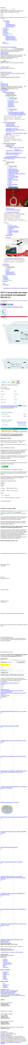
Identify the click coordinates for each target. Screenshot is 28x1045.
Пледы (9, 180)
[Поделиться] (5, 302)
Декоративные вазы (12, 169)
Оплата (7, 23)
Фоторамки (10, 178)
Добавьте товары (4, 68)
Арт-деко (10, 114)
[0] (1, 65)
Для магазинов (16, 157)
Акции (4, 91)
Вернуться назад (10, 94)
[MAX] (12, 304)
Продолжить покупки (5, 1005)
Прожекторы (7, 141)
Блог (4, 966)
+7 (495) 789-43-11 (12, 990)
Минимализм (15, 112)
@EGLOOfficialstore (12, 991)
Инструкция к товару (6, 431)
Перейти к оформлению (6, 1035)
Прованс (18, 114)
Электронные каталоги (11, 25)
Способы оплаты (7, 962)
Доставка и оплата (19, 306)
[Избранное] (2, 302)
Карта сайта (5, 967)
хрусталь (24, 423)
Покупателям (6, 20)
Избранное (5, 987)
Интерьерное (6, 971)
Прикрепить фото (21, 662)
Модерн (10, 112)
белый (24, 414)
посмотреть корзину (15, 77)
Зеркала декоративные (13, 179)
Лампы (5, 120)
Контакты (5, 35)
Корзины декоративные (13, 171)
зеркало (18, 421)
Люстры (8, 115)
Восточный (18, 113)
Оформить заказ (4, 1016)
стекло (21, 421)
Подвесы (19, 116)
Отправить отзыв (4, 672)
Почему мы (14, 406)
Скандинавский (11, 113)
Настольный (11, 105)
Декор (4, 160)
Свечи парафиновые (12, 184)
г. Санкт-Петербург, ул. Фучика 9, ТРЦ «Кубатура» (12, 952)
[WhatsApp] (8, 304)
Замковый (23, 113)
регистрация (6, 43)
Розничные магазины (10, 38)
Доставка (8, 22)
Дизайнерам (6, 32)
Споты (14, 116)
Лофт (22, 112)
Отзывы (20, 405)
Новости (5, 965)
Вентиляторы (17, 118)
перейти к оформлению (6, 77)
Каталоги (5, 28)
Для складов (6, 158)
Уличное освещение (10, 125)
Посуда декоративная (13, 176)
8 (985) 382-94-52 (4, 83)
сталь (25, 416)
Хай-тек (19, 112)
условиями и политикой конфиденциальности (11, 1042)
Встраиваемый (11, 106)
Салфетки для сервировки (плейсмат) (16, 173)
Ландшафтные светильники (16, 140)
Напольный (11, 104)
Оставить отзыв (4, 658)
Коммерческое (9, 146)
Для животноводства (8, 157)
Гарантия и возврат (8, 406)
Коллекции (5, 979)
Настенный (10, 103)
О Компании (6, 29)
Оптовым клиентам (7, 33)
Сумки (9, 183)
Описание (16, 405)
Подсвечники (11, 174)
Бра (4, 115)
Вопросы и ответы (10, 26)
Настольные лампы (8, 116)
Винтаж (14, 114)
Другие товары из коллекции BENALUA (10, 682)
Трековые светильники (19, 119)
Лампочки (10, 234)
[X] (5, 304)
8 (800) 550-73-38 (4, 53)
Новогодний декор (13, 187)
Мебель (10, 185)
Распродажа (5, 222)
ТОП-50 (5, 88)
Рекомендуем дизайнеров (11, 39)
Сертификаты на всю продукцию (19, 431)
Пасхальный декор (12, 186)
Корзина (5, 986)
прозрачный (23, 424)
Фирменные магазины (11, 37)
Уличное (5, 973)
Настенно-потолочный (13, 101)
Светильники (14, 115)
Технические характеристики (8, 306)
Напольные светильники (9, 136)
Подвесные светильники (13, 227)
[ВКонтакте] (1, 304)
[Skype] (10, 304)
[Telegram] (7, 304)
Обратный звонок (4, 52)
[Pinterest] (3, 304)
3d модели (5, 31)
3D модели (5, 277)
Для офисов (12, 158)
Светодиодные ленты (8, 118)
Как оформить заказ (10, 24)
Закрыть (2, 999)
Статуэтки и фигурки (13, 177)
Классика (23, 114)
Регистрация (6, 284)
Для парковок (23, 157)
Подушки (10, 182)
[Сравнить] (8, 303)
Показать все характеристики (7, 428)
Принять (2, 1043)
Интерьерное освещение (8, 92)
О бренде (5, 959)
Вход (4, 283)
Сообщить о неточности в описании (9, 430)
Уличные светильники (13, 230)
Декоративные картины (13, 170)
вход (4, 42)
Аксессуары (6, 140)
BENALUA (16, 394)
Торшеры (20, 115)
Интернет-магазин (10, 36)
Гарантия (5, 30)
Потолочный (11, 100)
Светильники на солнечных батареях (12, 139)
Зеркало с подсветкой (8, 119)
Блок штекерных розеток (9, 137)
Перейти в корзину (4, 1004)
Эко (20, 114)
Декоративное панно (13, 172)
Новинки (6, 89)
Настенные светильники (14, 135)
